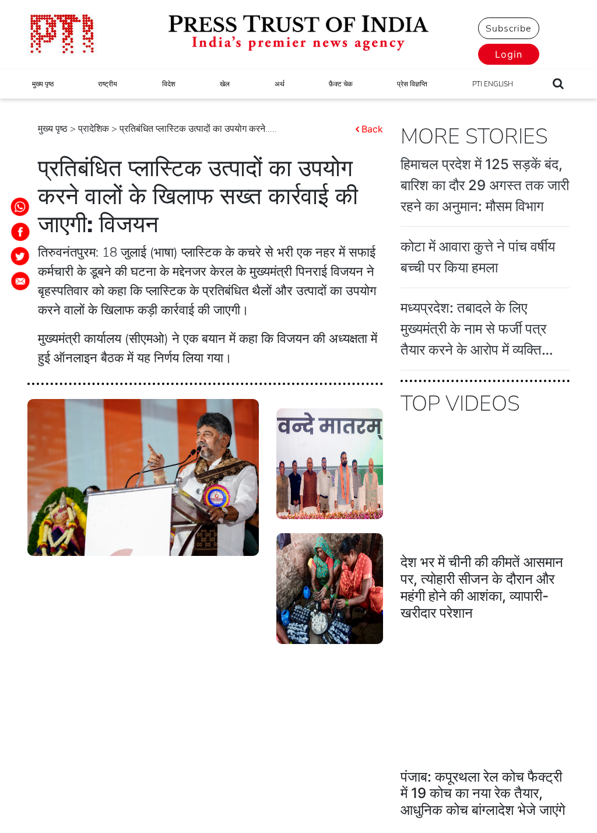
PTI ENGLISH (492, 84)
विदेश (168, 84)
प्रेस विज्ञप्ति (412, 84)
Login (508, 54)
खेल (225, 84)
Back (372, 129)
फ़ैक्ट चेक (341, 84)
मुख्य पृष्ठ (43, 84)
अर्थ (280, 84)
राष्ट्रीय (107, 84)
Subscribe (508, 28)
